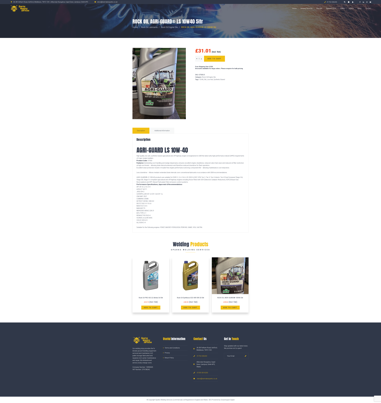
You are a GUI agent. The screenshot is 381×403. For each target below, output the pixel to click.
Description (141, 131)
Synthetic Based (219, 79)
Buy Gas (319, 8)
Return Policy (169, 358)
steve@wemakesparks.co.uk (207, 379)
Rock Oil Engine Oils (169, 27)
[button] (348, 2)
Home (294, 8)
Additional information (162, 131)
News (360, 8)
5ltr (205, 79)
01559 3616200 (202, 373)
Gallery (342, 8)
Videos (351, 8)
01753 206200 (202, 356)
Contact (368, 8)
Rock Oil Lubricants (149, 27)
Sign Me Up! (246, 356)
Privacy (167, 353)
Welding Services (306, 8)
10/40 (201, 79)
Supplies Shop (331, 8)
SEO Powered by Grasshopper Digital (221, 400)
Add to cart (214, 58)
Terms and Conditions (172, 348)
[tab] (141, 131)
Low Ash (210, 79)
